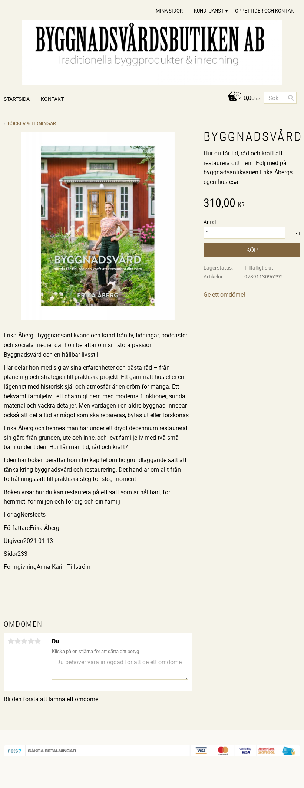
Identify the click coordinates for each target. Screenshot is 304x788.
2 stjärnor (17, 641)
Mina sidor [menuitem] (169, 10)
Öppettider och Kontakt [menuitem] (266, 10)
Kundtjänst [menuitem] (209, 10)
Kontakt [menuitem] (52, 98)
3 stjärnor (24, 641)
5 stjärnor (37, 641)
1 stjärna (10, 641)
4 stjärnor (30, 641)
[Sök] (291, 97)
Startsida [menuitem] (17, 98)
